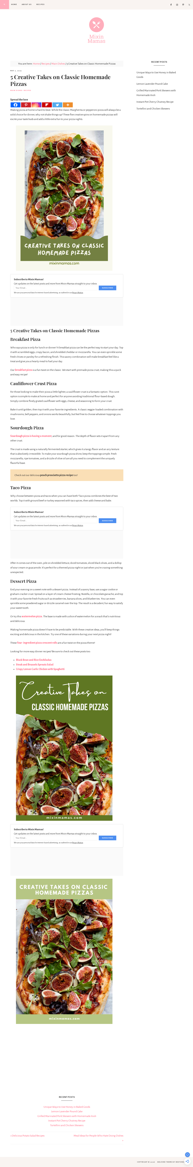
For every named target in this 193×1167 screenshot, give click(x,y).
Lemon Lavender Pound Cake (67, 1111)
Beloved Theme (165, 1162)
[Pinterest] (26, 104)
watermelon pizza (32, 616)
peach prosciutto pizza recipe (56, 475)
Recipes (27, 90)
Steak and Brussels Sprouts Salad (34, 664)
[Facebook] (15, 104)
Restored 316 (182, 1162)
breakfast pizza (23, 370)
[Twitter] (57, 104)
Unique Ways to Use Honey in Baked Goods (67, 1106)
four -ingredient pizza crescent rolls (37, 642)
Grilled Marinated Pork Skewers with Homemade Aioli (66, 1116)
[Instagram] (36, 104)
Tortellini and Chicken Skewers (67, 1125)
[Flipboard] (47, 104)
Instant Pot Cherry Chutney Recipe (66, 1120)
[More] (68, 104)
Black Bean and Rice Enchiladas (33, 660)
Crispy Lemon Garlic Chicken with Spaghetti (40, 669)
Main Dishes (16, 90)
